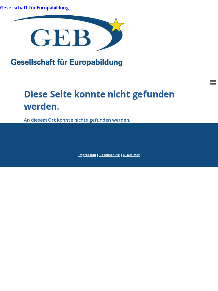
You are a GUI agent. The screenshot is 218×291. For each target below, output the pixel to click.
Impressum (87, 155)
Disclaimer (131, 155)
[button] (213, 82)
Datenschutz (109, 155)
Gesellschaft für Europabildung (34, 8)
